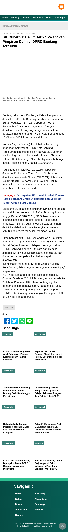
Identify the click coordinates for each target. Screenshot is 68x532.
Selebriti (39, 509)
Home (5, 17)
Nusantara (38, 17)
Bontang (15, 17)
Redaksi (25, 526)
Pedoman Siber (34, 526)
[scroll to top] (62, 527)
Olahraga (60, 17)
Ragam (19, 515)
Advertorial (14, 26)
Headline (9, 307)
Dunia (49, 17)
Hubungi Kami (46, 526)
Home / (5, 26)
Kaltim (26, 17)
